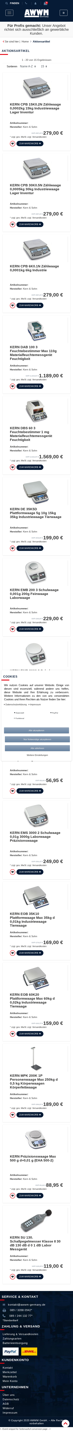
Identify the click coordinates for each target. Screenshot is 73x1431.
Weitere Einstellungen (37, 755)
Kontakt (8, 1367)
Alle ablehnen (37, 748)
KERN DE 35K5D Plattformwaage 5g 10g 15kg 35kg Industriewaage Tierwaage (35, 513)
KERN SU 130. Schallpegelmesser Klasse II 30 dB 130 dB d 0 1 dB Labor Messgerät (35, 1243)
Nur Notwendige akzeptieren (37, 739)
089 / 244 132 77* (21, 1315)
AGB (6, 1403)
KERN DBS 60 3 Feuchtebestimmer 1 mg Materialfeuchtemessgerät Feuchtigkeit (31, 434)
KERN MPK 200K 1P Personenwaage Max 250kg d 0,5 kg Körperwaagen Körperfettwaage (34, 1081)
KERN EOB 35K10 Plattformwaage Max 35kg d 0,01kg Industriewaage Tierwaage (32, 919)
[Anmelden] (36, 3)
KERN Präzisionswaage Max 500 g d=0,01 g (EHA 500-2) (33, 1158)
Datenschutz (11, 1399)
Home (25, 41)
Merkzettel (10, 1372)
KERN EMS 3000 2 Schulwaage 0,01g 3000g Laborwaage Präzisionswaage (35, 836)
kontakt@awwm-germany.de (26, 1304)
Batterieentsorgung (15, 1342)
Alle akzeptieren (36, 730)
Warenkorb (10, 1376)
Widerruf (8, 1408)
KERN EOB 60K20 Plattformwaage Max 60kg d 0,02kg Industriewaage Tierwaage (32, 1000)
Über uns (9, 1394)
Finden (14, 3)
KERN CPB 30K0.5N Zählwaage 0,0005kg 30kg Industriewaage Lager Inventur (35, 189)
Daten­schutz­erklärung (16, 704)
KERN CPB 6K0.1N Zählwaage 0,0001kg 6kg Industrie (34, 268)
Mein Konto (10, 1381)
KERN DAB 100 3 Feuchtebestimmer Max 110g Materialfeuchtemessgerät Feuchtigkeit (33, 353)
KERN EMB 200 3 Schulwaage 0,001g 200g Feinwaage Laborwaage (34, 594)
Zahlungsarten (12, 1338)
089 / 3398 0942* (20, 1310)
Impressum (10, 1412)
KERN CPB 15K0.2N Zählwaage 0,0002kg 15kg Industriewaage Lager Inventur (35, 108)
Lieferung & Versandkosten (20, 1334)
